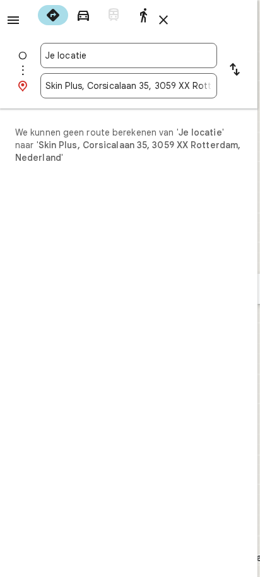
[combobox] (128, 55)
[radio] (53, 15)
